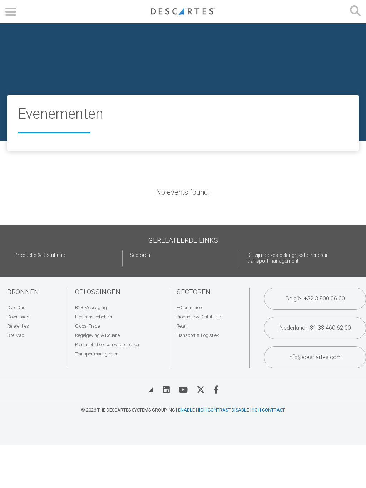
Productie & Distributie (39, 255)
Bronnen (23, 292)
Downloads (18, 316)
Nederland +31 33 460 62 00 (315, 327)
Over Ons (16, 307)
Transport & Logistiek (198, 335)
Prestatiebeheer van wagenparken (107, 344)
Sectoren (140, 255)
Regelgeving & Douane (97, 335)
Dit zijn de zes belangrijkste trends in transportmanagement (288, 258)
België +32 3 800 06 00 (315, 298)
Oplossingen (97, 292)
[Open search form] (355, 11)
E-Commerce (189, 307)
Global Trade (87, 326)
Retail (182, 326)
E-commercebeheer (93, 316)
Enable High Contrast (204, 410)
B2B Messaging (91, 307)
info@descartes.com (315, 357)
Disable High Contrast (258, 410)
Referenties (18, 326)
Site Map (15, 335)
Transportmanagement (97, 354)
